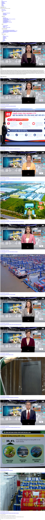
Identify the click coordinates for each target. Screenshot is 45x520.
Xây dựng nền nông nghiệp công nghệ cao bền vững (6, 470)
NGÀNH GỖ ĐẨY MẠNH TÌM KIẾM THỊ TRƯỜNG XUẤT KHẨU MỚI (9, 397)
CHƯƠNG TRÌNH (4, 10)
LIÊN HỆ (3, 41)
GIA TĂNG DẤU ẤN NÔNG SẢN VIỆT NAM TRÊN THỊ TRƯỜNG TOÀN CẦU (10, 427)
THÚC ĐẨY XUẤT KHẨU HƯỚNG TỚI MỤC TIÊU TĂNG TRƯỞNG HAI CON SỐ (10, 324)
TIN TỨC (3, 32)
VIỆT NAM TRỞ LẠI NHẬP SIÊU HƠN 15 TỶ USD (6, 354)
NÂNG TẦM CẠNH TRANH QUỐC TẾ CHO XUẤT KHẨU (7, 294)
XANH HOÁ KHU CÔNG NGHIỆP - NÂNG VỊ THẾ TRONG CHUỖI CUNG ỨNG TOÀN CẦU (12, 221)
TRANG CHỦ (3, 9)
